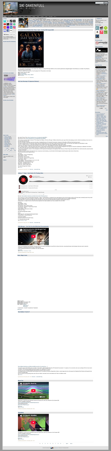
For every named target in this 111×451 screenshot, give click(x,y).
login (106, 4)
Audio (20, 16)
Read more (32, 77)
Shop (46, 16)
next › (11, 150)
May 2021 (6, 146)
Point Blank (21, 250)
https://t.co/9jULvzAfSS (101, 97)
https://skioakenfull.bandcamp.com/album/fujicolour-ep (28, 402)
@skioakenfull (104, 73)
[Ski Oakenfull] (52, 447)
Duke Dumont (70, 22)
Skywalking (21, 412)
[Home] (24, 8)
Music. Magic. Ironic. (22, 255)
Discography (15, 16)
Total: (99, 22)
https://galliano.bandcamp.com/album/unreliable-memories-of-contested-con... (33, 366)
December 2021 (7, 144)
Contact (42, 16)
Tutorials (29, 250)
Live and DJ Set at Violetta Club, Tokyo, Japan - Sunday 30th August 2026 (36, 29)
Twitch (6, 86)
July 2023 (6, 139)
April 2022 (6, 142)
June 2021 (6, 145)
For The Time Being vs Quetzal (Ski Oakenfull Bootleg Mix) (100, 130)
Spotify (25, 304)
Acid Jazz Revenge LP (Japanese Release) (28, 81)
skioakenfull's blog (37, 169)
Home (5, 16)
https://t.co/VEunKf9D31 (101, 75)
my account (102, 4)
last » (71, 443)
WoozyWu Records (21, 194)
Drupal (57, 447)
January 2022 (6, 143)
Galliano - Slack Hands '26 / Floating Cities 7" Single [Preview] (34, 194)
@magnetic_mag (101, 69)
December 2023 (7, 137)
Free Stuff (50, 16)
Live (55, 16)
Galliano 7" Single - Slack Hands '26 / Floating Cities (30, 173)
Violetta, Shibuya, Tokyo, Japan (27, 74)
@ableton (104, 72)
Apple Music (26, 305)
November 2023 (7, 138)
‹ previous (12, 148)
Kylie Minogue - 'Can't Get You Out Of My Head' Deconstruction (33, 226)
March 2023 (6, 141)
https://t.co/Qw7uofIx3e (101, 105)
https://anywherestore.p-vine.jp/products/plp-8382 (37, 137)
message (67, 26)
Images (34, 16)
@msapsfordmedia (101, 78)
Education (29, 16)
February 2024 (7, 136)
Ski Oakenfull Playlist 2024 (101, 132)
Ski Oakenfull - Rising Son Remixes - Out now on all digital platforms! (101, 124)
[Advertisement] (9, 167)
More (107, 136)
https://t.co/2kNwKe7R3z (101, 90)
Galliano (21, 167)
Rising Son (71, 20)
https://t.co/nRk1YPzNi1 (101, 83)
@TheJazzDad (101, 92)
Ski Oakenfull (23, 73)
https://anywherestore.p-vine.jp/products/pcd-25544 (36, 138)
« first (7, 148)
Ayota (38, 16)
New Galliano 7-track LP (24, 311)
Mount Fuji (20, 380)
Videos (24, 16)
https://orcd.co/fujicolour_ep (23, 404)
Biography (9, 16)
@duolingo (102, 85)
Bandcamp (25, 306)
